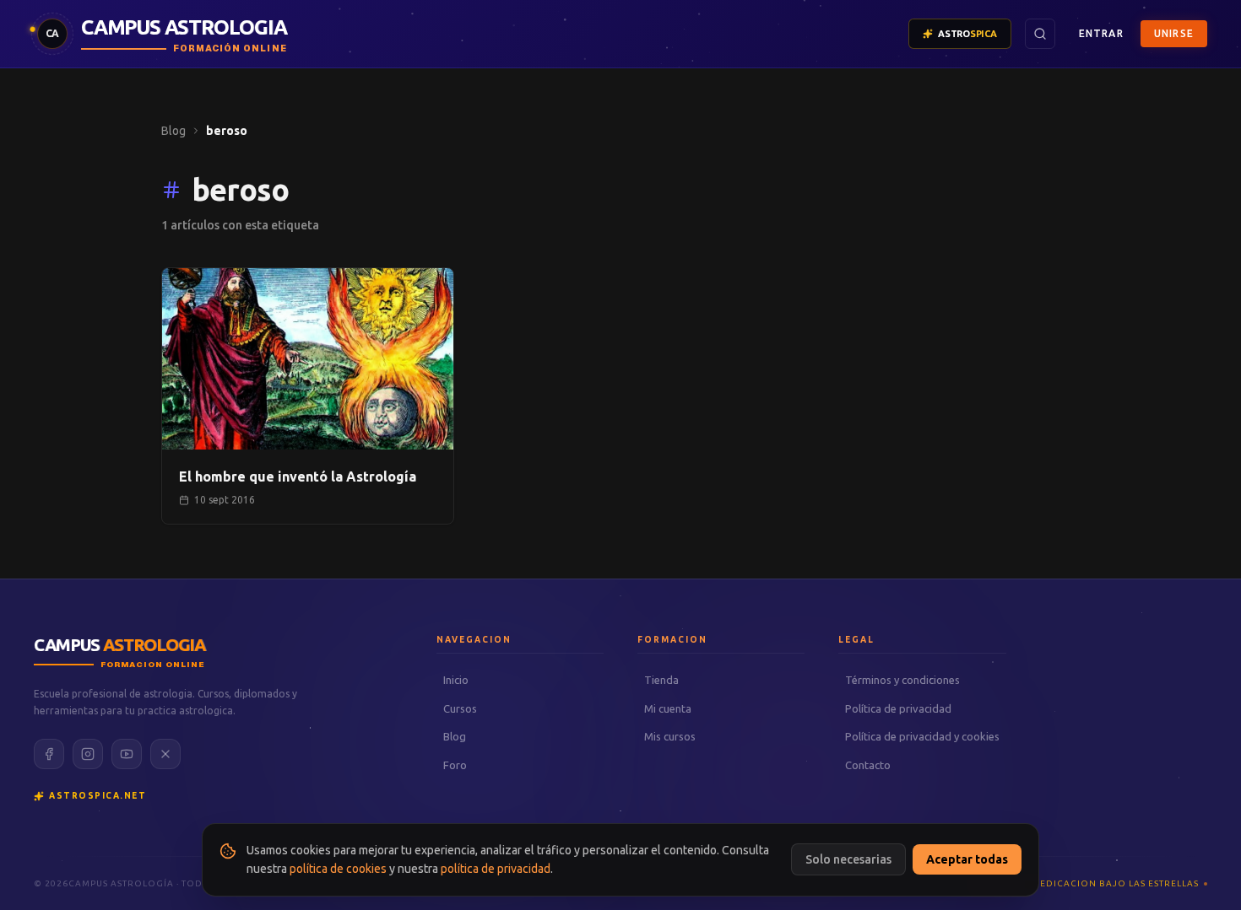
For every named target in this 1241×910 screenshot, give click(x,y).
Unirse (1174, 33)
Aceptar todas (967, 859)
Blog (173, 130)
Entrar (1101, 33)
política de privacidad (495, 868)
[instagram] (88, 754)
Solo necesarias (848, 859)
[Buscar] (1040, 34)
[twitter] (165, 754)
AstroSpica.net (97, 795)
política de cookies (338, 868)
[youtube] (126, 754)
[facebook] (49, 754)
